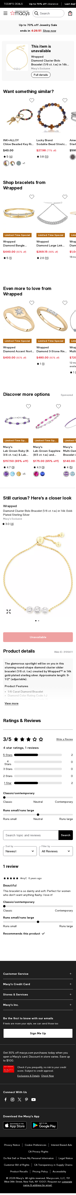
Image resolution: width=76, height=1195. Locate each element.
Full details (41, 74)
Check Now (47, 1076)
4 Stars (7, 762)
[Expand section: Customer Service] (38, 974)
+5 (24, 474)
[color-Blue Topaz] (12, 474)
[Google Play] (44, 1125)
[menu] (5, 13)
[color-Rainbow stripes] (12, 163)
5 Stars (7, 754)
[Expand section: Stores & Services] (38, 994)
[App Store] (15, 1125)
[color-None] (72, 157)
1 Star (7, 783)
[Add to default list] (31, 100)
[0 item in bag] (70, 13)
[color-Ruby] (36, 474)
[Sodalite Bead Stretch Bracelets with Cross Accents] (52, 116)
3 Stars (7, 769)
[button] (38, 579)
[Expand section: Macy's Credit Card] (38, 984)
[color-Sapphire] (42, 474)
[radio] (6, 163)
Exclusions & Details (28, 1076)
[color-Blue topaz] (72, 474)
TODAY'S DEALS (13, 4)
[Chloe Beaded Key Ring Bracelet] (19, 116)
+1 (24, 163)
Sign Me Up (38, 1033)
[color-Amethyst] (6, 474)
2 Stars (7, 776)
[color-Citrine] (18, 474)
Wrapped (37, 56)
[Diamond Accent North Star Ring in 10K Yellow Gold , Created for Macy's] (19, 319)
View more (12, 703)
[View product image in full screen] (8, 611)
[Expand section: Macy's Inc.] (38, 1005)
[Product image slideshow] (38, 579)
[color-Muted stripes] (6, 163)
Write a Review (64, 739)
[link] (19, 152)
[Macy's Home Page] (19, 13)
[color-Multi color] (18, 163)
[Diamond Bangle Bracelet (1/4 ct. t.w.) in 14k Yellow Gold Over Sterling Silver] (19, 213)
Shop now (49, 30)
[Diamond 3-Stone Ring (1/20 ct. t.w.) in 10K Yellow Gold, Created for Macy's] (52, 319)
